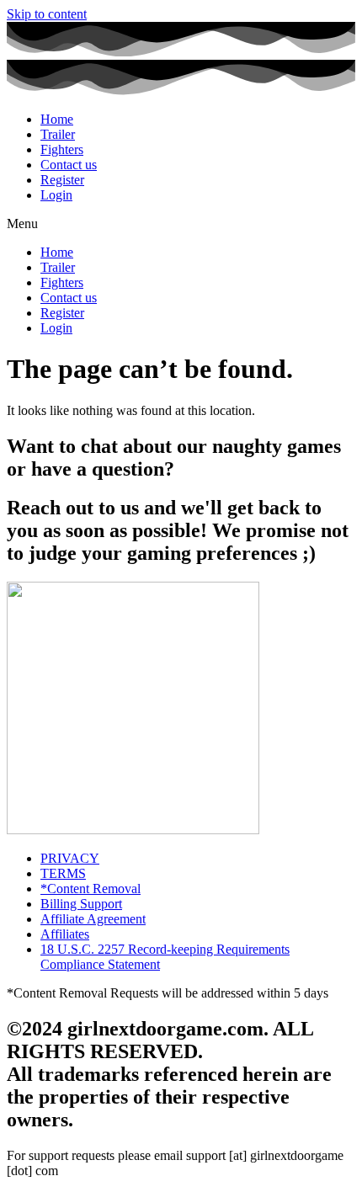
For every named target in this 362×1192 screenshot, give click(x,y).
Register (62, 180)
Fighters (61, 149)
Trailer (57, 134)
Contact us (68, 164)
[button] (181, 223)
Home (56, 119)
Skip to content (47, 14)
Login (56, 195)
